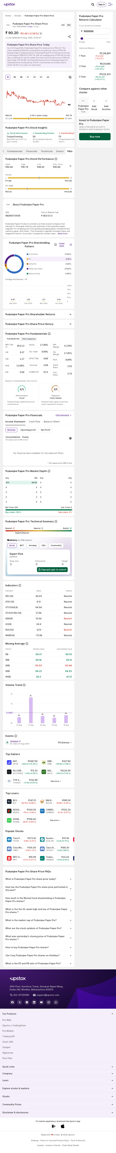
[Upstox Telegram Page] (27, 1002)
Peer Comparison (29, 339)
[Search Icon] (94, 4)
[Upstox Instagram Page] (48, 1002)
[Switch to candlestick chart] (70, 77)
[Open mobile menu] (110, 4)
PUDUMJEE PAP (13, 339)
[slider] (82, 38)
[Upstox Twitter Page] (19, 1002)
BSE (68, 25)
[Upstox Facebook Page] (12, 1002)
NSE (63, 25)
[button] (38, 167)
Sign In (101, 4)
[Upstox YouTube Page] (41, 1002)
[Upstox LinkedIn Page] (34, 1002)
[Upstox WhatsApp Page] (56, 1002)
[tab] (14, 151)
